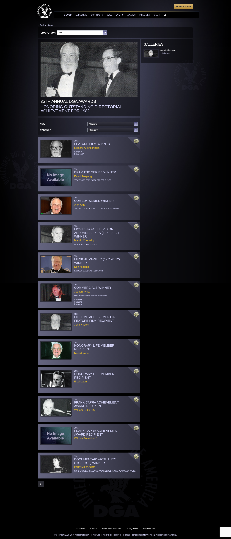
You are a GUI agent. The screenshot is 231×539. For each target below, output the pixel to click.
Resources (80, 529)
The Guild (67, 15)
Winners (93, 124)
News (109, 15)
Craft (157, 15)
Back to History (46, 25)
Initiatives (144, 15)
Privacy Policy (132, 529)
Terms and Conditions (111, 529)
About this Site (149, 529)
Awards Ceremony (168, 50)
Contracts (97, 15)
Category (93, 130)
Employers (81, 15)
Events (120, 15)
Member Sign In (183, 6)
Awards (131, 15)
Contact (93, 529)
